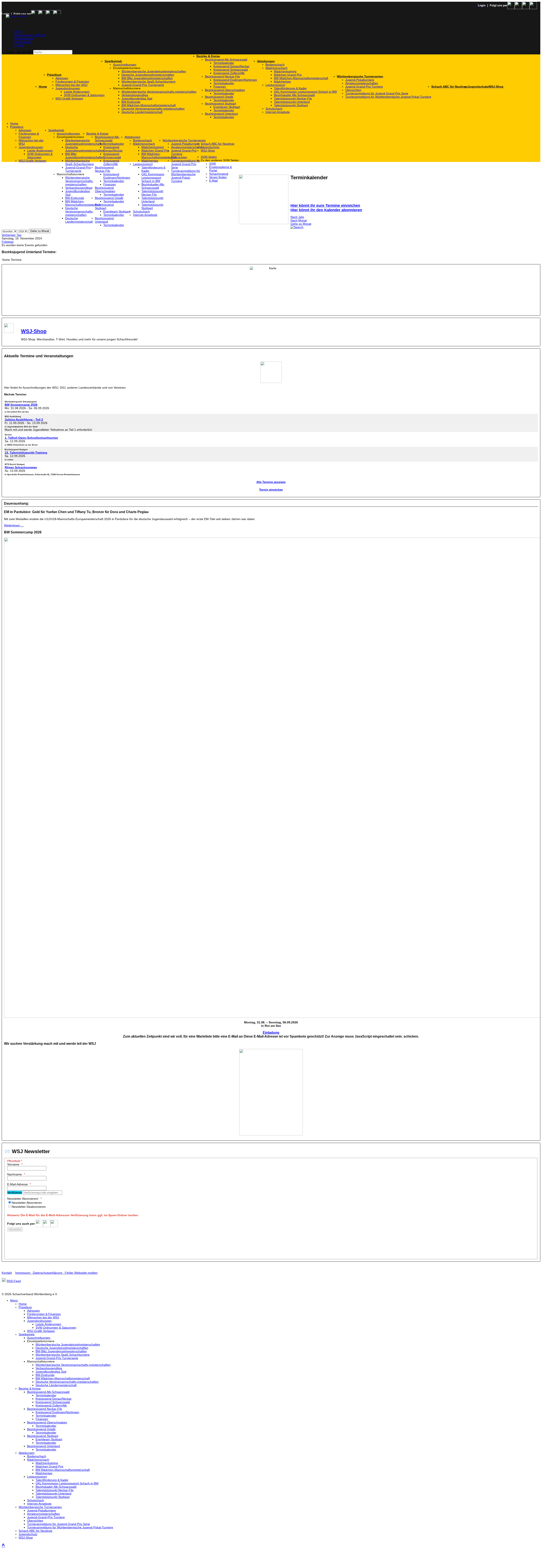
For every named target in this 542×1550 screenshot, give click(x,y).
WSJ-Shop (34, 331)
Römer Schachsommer (21, 467)
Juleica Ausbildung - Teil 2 (24, 419)
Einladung (271, 1032)
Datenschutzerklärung (47, 1272)
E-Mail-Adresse (17, 1184)
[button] (154, 68)
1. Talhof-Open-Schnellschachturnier (31, 437)
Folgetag (8, 241)
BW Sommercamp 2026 (21, 404)
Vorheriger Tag (11, 235)
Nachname (14, 1174)
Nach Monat (298, 220)
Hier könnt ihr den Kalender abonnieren (326, 210)
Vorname (13, 1164)
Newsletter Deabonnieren (29, 1206)
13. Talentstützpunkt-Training (26, 452)
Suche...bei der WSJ (19, 52)
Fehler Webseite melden (81, 1272)
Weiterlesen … (14, 525)
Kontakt (7, 1272)
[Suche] (296, 227)
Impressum (24, 1272)
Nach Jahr (297, 217)
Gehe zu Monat (300, 223)
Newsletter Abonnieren (27, 1202)
